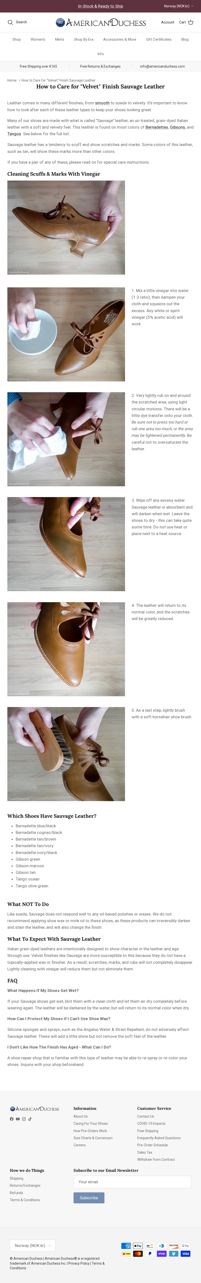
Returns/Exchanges (25, 1185)
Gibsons (177, 127)
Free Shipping (147, 1131)
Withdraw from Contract (156, 1159)
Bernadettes (157, 127)
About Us (81, 1116)
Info (100, 54)
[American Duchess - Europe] (100, 22)
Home (12, 80)
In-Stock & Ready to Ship (100, 6)
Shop (17, 39)
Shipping (16, 1178)
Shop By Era (83, 39)
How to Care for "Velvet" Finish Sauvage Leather (59, 80)
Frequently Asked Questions (159, 1138)
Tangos (14, 133)
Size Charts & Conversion (93, 1138)
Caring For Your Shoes (91, 1123)
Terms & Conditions (25, 1200)
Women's (38, 39)
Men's (59, 39)
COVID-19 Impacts (151, 1123)
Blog (184, 39)
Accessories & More (119, 39)
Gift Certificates (159, 39)
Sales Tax (144, 1152)
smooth (102, 102)
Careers (80, 1145)
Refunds (16, 1193)
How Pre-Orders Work (90, 1131)
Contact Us (145, 1116)
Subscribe (89, 1197)
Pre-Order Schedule (152, 1145)
